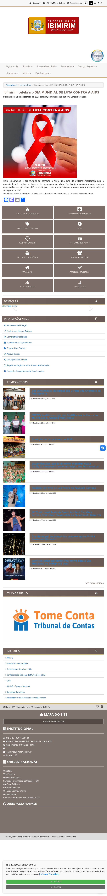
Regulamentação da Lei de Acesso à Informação (27, 365)
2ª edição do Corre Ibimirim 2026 (52, 439)
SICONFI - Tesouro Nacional (18, 686)
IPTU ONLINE (27, 272)
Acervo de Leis (13, 354)
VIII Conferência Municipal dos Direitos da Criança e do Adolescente (66, 392)
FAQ (47, 3)
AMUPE (9, 658)
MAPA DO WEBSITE (27, 287)
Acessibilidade (75, 3)
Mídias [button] (26, 73)
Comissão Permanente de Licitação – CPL (21, 798)
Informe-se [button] (10, 73)
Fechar (57, 887)
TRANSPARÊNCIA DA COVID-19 (80, 214)
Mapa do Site (59, 3)
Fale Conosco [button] (42, 73)
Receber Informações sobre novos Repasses (26, 698)
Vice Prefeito (9, 774)
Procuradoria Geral (11, 788)
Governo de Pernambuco (17, 663)
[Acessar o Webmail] (97, 707)
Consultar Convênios (15, 692)
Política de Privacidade (49, 874)
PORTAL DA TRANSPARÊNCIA (27, 214)
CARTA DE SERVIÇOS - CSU (27, 228)
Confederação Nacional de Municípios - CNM (25, 675)
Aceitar (57, 881)
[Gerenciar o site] (102, 707)
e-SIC (80, 228)
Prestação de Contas (15, 348)
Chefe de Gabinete (11, 784)
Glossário (36, 3)
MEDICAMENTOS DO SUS (79, 243)
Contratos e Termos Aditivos (19, 331)
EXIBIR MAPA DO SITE (54, 721)
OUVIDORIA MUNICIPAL (27, 243)
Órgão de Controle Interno (14, 791)
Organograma (9, 794)
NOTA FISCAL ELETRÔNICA (27, 258)
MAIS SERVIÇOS (80, 287)
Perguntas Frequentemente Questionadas (25, 371)
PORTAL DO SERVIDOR (79, 258)
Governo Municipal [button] (46, 66)
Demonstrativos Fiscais (16, 337)
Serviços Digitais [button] (86, 66)
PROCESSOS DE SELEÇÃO (80, 272)
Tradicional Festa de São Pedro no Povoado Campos (64, 487)
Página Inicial (11, 66)
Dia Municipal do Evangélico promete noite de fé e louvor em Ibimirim (63, 538)
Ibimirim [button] (27, 66)
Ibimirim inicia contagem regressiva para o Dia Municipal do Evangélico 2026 (61, 562)
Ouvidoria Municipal (11, 777)
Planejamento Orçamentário (19, 342)
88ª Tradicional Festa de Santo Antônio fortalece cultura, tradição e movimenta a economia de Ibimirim (66, 513)
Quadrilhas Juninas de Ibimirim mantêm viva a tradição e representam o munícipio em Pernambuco (65, 465)
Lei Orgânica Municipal (17, 360)
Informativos (25, 85)
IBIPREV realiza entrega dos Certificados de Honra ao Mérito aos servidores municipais (65, 416)
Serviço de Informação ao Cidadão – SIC (21, 781)
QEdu (8, 681)
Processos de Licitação (17, 325)
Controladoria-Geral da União (19, 669)
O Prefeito (7, 771)
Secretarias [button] (66, 66)
